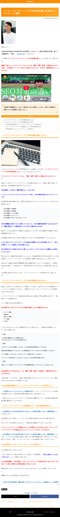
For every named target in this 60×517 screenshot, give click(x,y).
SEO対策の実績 (30, 512)
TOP (10, 512)
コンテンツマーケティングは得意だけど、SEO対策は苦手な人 (24, 126)
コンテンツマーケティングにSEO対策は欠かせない (19, 122)
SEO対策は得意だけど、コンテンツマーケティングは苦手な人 (24, 124)
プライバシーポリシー (49, 512)
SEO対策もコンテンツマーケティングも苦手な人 (20, 129)
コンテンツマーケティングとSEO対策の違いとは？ (19, 120)
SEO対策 (5, 489)
